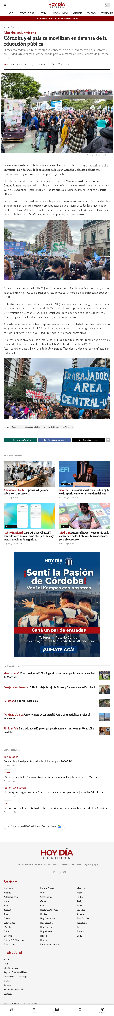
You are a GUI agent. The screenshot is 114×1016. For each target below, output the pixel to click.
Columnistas (9, 922)
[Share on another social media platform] (108, 440)
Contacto (8, 993)
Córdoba (7, 927)
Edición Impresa (11, 967)
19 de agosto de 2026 (13, 543)
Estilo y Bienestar (48, 888)
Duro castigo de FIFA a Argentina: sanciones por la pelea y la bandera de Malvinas (51, 776)
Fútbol (7, 772)
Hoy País (44, 13)
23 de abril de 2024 (39, 64)
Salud (65, 526)
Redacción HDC (20, 64)
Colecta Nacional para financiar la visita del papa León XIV (38, 761)
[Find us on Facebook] (49, 872)
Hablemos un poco (49, 909)
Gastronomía (46, 896)
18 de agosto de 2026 (69, 543)
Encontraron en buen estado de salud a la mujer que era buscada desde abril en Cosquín (55, 807)
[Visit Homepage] (56, 5)
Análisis (77, 13)
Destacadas (16, 427)
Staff (6, 963)
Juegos (7, 980)
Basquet (7, 909)
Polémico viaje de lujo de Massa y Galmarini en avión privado (50, 687)
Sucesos (8, 803)
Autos (6, 901)
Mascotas (81, 888)
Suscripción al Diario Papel (16, 976)
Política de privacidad (13, 989)
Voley (79, 935)
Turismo (80, 931)
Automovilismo (11, 896)
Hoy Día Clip (46, 927)
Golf (42, 905)
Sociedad (15, 27)
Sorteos (7, 985)
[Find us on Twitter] (54, 872)
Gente (43, 901)
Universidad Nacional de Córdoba (58, 427)
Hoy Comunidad (47, 918)
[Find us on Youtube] (64, 872)
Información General (49, 944)
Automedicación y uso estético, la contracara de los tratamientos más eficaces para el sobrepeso (84, 536)
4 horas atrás (10, 796)
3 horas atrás (10, 781)
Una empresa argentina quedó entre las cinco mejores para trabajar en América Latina (54, 792)
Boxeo (6, 914)
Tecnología (82, 922)
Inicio (9, 13)
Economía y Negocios (16, 788)
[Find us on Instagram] (59, 872)
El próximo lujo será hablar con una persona (26, 491)
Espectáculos (9, 944)
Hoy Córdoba (26, 13)
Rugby (80, 901)
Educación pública (32, 427)
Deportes (8, 935)
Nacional (81, 892)
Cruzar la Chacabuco (21, 700)
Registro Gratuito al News (16, 972)
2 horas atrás (10, 765)
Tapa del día (83, 918)
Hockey (43, 914)
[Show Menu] (5, 5)
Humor (43, 940)
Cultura (7, 931)
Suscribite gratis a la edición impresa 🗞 (57, 18)
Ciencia (7, 918)
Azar (6, 905)
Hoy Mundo (60, 13)
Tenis (79, 927)
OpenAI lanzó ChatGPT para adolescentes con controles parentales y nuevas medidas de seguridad (28, 536)
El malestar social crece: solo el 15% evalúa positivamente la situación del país (84, 491)
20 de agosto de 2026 (14, 497)
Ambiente (8, 888)
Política (91, 13)
